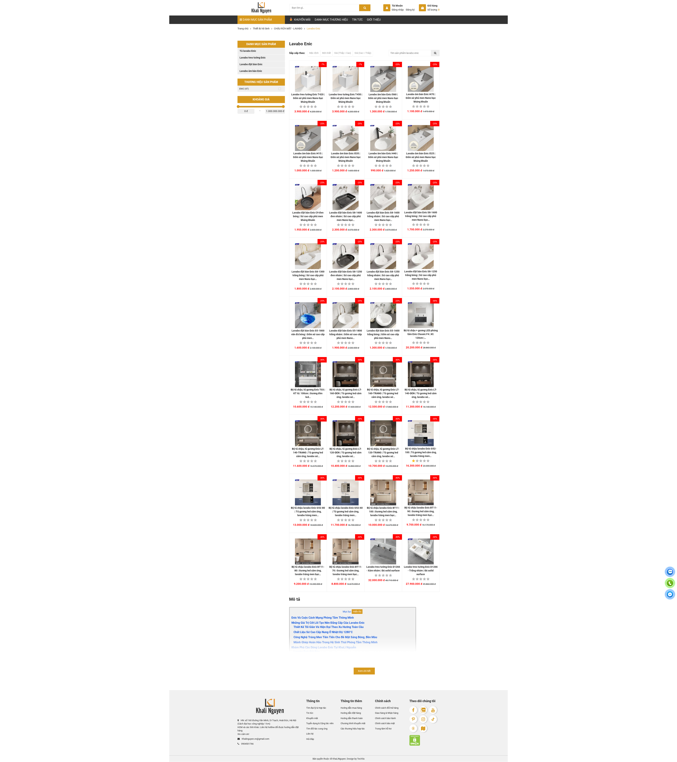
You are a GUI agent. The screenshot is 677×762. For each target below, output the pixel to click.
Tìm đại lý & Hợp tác (316, 708)
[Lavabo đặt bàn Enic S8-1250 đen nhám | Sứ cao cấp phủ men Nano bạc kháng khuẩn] (345, 256)
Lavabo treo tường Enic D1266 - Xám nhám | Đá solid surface (383, 568)
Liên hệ (309, 734)
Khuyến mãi (312, 718)
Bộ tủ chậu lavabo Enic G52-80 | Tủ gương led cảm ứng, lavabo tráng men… (308, 511)
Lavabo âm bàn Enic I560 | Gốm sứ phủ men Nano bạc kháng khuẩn (383, 98)
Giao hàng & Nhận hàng (386, 713)
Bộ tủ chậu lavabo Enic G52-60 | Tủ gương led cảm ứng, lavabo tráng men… (346, 511)
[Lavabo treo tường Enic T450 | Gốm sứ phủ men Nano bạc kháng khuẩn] (345, 79)
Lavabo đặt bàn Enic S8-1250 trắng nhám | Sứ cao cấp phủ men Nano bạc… (383, 275)
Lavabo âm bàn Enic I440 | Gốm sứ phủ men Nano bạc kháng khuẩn (383, 157)
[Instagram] (423, 719)
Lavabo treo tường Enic (253, 57)
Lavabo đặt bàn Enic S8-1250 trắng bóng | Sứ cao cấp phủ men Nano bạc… (420, 275)
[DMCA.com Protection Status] (424, 740)
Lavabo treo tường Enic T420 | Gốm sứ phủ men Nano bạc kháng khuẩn (308, 98)
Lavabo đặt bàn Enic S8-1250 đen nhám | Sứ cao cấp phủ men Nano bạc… (345, 275)
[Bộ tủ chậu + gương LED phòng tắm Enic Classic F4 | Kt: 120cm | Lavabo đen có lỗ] (421, 315)
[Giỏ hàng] (422, 7)
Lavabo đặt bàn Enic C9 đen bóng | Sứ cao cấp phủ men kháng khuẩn (308, 216)
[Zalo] (423, 710)
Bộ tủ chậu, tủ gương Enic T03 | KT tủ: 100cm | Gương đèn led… (308, 393)
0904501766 (247, 743)
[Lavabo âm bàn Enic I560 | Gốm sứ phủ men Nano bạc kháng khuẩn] (383, 79)
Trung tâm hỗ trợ (383, 728)
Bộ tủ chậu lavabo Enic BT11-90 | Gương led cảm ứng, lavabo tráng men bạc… (420, 511)
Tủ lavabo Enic (248, 50)
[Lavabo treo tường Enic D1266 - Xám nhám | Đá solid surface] (383, 551)
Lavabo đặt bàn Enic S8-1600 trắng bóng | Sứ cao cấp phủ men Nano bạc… (420, 216)
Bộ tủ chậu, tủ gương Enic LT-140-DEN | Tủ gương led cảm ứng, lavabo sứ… (421, 393)
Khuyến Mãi (301, 19)
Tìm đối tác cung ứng (316, 728)
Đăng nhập (398, 9)
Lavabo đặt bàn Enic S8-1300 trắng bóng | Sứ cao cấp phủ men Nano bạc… (308, 275)
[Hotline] (669, 585)
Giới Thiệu (374, 19)
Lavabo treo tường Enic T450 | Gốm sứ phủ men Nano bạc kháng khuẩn (345, 98)
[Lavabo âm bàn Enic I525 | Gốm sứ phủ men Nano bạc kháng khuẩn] (421, 138)
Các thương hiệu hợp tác (353, 728)
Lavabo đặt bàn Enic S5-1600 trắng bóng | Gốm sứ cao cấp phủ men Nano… (383, 334)
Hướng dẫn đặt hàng (351, 713)
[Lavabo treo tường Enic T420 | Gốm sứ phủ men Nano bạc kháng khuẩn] (308, 79)
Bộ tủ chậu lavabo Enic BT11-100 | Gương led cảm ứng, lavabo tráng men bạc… (383, 511)
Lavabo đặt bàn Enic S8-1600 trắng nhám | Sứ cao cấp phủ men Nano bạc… (383, 216)
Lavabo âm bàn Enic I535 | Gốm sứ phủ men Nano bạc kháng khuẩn (346, 157)
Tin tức (357, 19)
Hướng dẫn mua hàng (351, 708)
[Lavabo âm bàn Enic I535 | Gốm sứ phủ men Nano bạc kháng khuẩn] (345, 138)
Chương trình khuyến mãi (353, 723)
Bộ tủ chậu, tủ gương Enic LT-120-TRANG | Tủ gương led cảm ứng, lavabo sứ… (383, 452)
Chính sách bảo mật (385, 723)
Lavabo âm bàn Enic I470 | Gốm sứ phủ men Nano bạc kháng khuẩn (421, 98)
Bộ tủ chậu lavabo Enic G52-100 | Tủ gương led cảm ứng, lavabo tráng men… (421, 452)
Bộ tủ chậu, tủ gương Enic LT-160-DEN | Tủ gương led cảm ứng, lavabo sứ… (346, 393)
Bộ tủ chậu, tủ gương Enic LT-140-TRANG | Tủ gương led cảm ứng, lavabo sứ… (308, 452)
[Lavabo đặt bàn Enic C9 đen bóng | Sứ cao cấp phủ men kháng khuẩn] (308, 197)
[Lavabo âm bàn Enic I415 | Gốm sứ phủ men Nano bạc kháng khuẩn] (308, 138)
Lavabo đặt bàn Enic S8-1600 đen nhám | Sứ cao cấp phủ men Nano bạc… (345, 216)
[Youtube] (433, 710)
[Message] (669, 596)
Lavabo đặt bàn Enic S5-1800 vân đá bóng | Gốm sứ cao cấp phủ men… (308, 334)
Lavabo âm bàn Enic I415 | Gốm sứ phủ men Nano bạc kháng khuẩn (308, 157)
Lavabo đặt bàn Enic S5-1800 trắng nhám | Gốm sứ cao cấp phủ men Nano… (345, 334)
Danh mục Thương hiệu (331, 19)
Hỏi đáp (310, 739)
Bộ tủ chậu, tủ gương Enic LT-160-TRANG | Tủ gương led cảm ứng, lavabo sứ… (383, 393)
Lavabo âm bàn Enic (251, 71)
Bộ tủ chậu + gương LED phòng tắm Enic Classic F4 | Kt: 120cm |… (421, 334)
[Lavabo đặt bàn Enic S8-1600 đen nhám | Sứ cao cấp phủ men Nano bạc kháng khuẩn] (345, 197)
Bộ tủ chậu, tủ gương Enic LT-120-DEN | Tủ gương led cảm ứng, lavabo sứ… (346, 452)
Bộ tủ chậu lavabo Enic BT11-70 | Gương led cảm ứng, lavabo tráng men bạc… (345, 570)
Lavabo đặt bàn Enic (251, 64)
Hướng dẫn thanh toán (352, 718)
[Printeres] (413, 719)
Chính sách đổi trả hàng (386, 708)
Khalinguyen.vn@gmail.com (255, 739)
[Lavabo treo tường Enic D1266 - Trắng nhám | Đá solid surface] (421, 551)
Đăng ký (410, 9)
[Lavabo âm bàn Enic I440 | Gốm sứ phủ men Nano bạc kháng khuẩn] (383, 138)
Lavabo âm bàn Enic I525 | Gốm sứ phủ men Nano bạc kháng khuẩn (421, 157)
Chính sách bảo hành (385, 718)
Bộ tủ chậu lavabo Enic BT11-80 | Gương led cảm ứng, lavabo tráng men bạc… (308, 570)
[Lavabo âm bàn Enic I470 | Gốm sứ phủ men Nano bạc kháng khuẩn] (421, 79)
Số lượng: (433, 9)
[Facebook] (413, 710)
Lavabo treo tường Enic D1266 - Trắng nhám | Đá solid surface (421, 570)
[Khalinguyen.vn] (261, 7)
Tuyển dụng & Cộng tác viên (320, 723)
